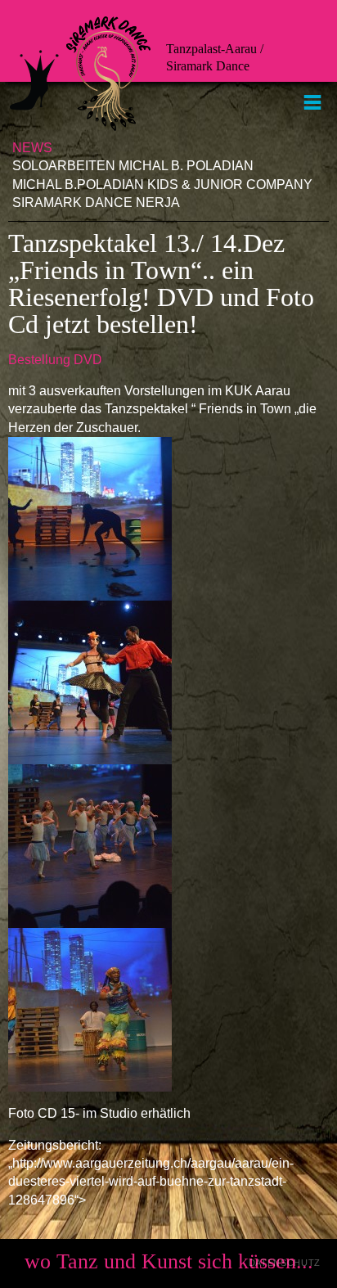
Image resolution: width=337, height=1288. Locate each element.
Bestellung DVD (55, 360)
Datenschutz (285, 1263)
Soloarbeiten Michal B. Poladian (133, 166)
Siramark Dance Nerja (96, 202)
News (32, 148)
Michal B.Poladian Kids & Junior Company (162, 184)
